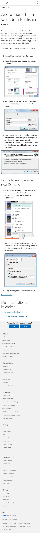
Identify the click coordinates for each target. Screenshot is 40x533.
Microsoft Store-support (8, 372)
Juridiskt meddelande (24, 523)
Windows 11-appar (7, 356)
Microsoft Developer (7, 460)
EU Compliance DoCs (25, 526)
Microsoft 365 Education (8, 405)
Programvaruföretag (7, 480)
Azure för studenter (7, 418)
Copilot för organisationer (8, 343)
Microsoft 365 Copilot (7, 444)
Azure (3, 434)
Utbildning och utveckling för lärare (11, 412)
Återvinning (5, 382)
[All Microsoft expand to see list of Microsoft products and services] (2, 2)
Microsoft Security (6, 431)
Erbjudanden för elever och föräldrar (11, 415)
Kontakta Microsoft (7, 523)
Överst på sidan (6, 295)
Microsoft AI (5, 428)
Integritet (15, 523)
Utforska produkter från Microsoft (10, 353)
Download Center (6, 369)
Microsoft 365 (5, 350)
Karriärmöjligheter (7, 493)
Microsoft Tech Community (9, 470)
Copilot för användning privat (9, 346)
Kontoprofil (5, 366)
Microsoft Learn (6, 463)
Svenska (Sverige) (10, 512)
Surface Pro (5, 337)
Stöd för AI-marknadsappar (9, 467)
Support (4, 7)
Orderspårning (6, 379)
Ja (14, 326)
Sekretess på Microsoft (8, 503)
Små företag (5, 451)
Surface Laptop (6, 340)
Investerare (5, 506)
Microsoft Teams (6, 447)
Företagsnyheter (6, 499)
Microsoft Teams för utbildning (10, 402)
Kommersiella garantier (8, 386)
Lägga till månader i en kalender (16, 316)
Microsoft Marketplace (8, 473)
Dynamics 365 (5, 437)
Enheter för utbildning (7, 398)
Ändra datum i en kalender (14, 312)
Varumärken (5, 526)
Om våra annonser (14, 526)
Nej (25, 326)
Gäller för (6, 24)
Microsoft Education (7, 395)
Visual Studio (5, 483)
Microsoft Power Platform (8, 477)
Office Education (6, 408)
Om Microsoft (5, 496)
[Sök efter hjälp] (7, 2)
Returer (4, 376)
